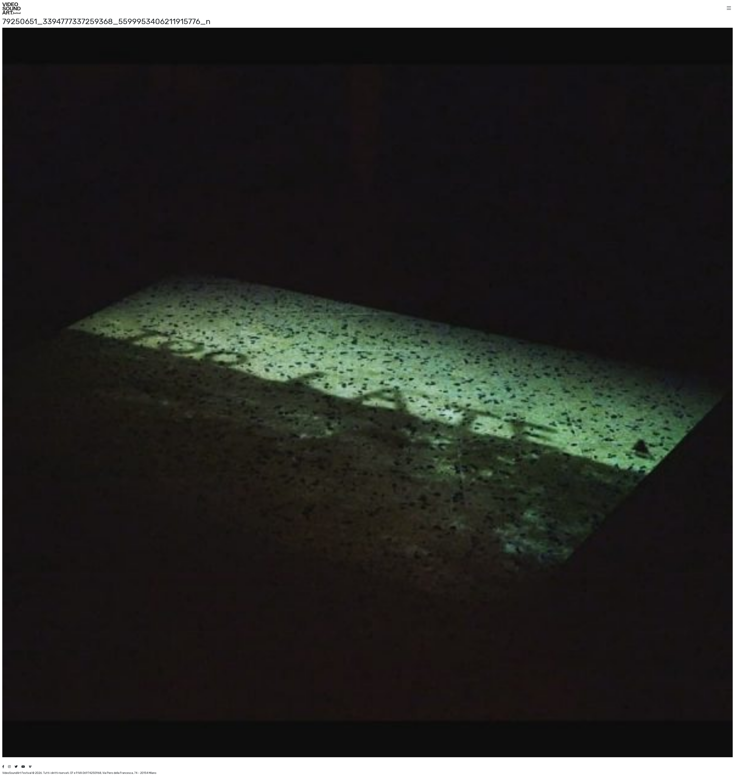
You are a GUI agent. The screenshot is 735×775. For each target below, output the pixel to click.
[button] (729, 8)
